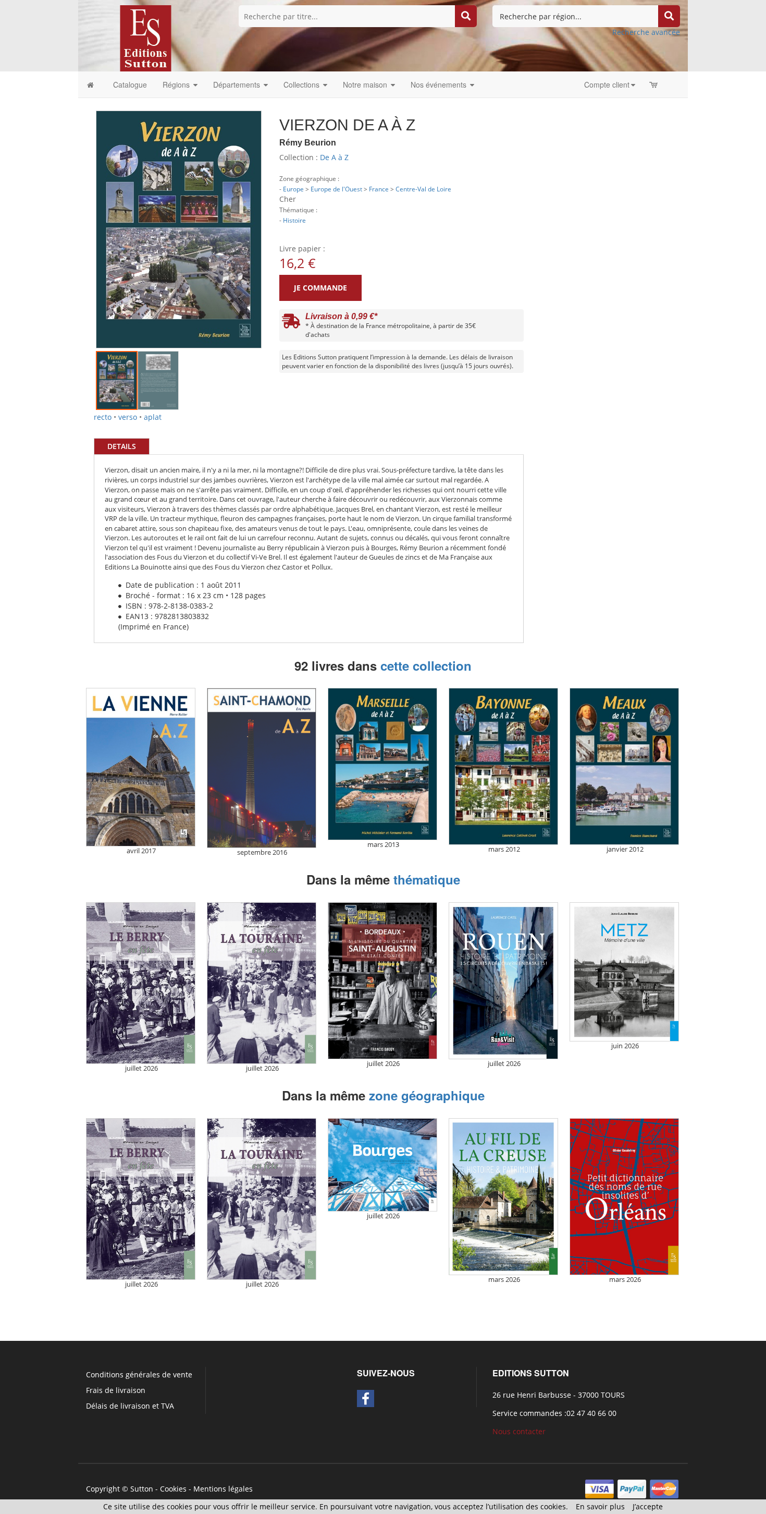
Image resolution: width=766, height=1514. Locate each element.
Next (277, 213)
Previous (80, 213)
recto (103, 417)
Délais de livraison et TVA (130, 1406)
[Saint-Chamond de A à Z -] (261, 768)
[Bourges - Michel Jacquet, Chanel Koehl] (382, 1165)
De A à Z (334, 157)
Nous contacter (519, 1431)
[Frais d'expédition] (291, 324)
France (379, 189)
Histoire (294, 220)
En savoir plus (600, 1506)
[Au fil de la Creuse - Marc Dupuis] (503, 1196)
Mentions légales (223, 1489)
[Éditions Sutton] (145, 37)
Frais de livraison (115, 1390)
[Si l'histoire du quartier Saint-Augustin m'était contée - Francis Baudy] (382, 980)
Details (121, 446)
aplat (153, 417)
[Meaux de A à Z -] (624, 766)
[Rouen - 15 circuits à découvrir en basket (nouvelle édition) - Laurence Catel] (503, 980)
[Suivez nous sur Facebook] (365, 1398)
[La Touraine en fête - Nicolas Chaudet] (261, 983)
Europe (293, 189)
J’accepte (648, 1506)
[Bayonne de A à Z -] (503, 766)
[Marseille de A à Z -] (382, 764)
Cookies (173, 1489)
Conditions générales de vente (139, 1374)
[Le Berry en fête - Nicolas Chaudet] (140, 983)
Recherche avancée (646, 32)
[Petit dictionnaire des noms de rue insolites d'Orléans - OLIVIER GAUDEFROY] (624, 1196)
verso (127, 417)
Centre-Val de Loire (423, 189)
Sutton (141, 1489)
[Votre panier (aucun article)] (654, 84)
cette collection (426, 665)
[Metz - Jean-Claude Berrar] (624, 971)
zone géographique (427, 1095)
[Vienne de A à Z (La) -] (140, 767)
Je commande (320, 288)
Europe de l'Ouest (336, 189)
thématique (426, 879)
